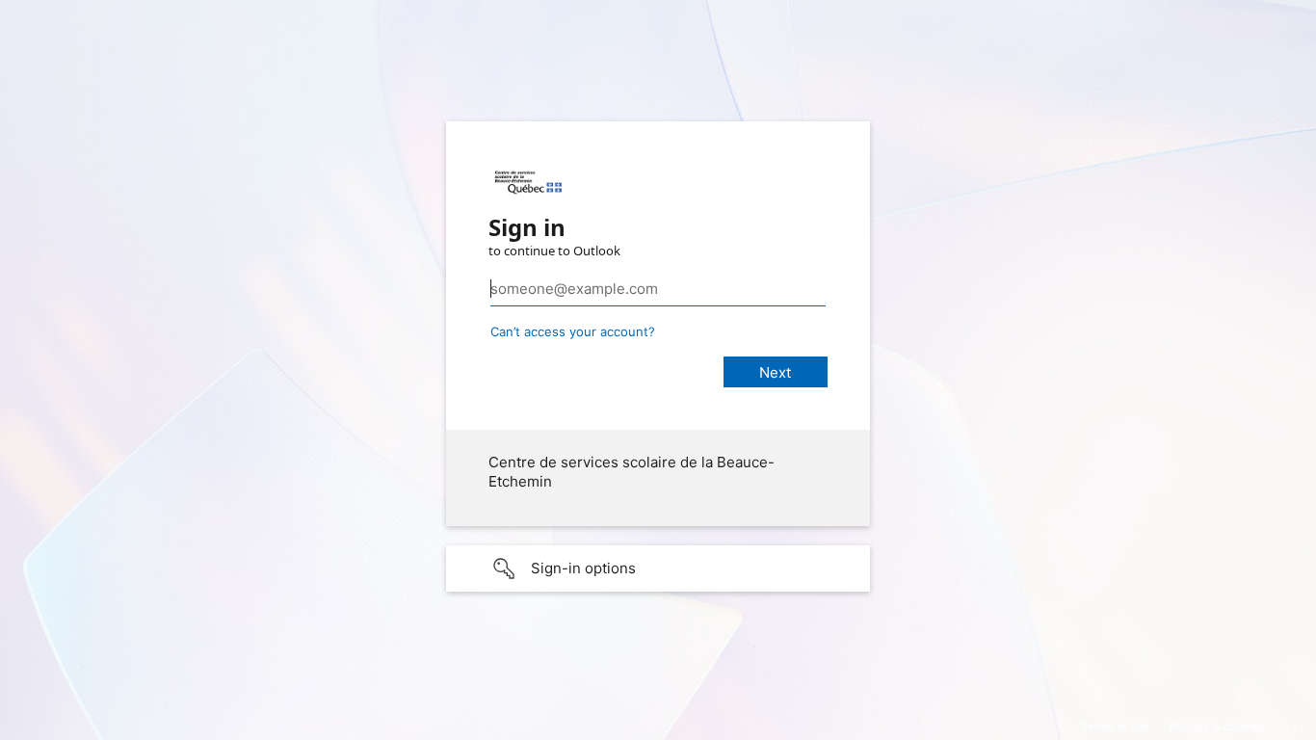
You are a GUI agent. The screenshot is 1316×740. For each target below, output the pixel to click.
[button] (658, 568)
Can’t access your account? (572, 331)
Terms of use (1115, 726)
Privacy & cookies (1217, 726)
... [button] (1296, 723)
